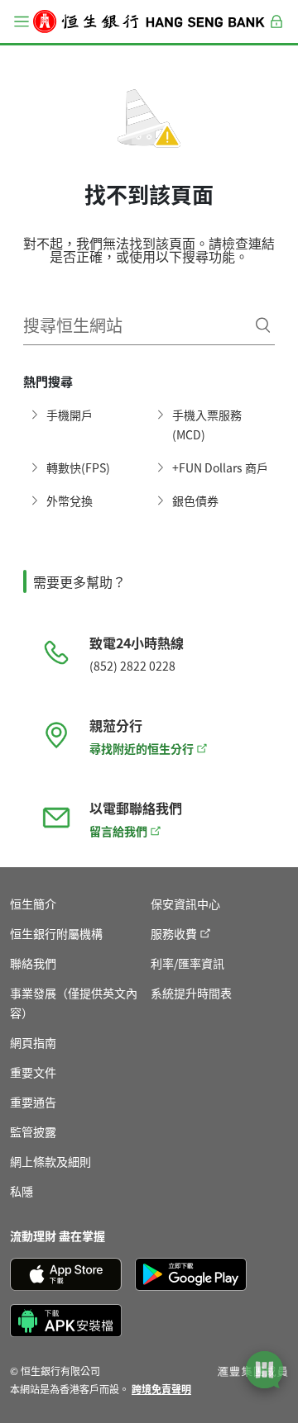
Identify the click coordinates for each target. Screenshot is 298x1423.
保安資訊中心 (185, 903)
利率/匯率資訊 (187, 963)
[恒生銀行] (149, 21)
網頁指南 (33, 1042)
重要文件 (33, 1072)
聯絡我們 (33, 963)
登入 (277, 31)
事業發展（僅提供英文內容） (73, 1002)
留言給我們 (118, 831)
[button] (21, 21)
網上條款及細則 (50, 1161)
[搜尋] (263, 325)
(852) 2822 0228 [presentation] (132, 665)
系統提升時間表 (191, 992)
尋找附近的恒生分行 (141, 748)
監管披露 (33, 1131)
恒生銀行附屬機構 (56, 933)
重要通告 (33, 1101)
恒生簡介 (33, 903)
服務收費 (174, 933)
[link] (161, 1389)
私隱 (21, 1191)
